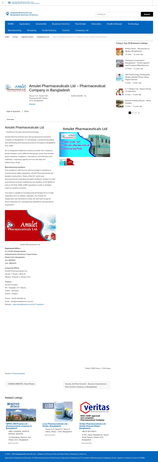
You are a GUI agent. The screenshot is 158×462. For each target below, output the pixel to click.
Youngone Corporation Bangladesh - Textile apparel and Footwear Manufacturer (137, 62)
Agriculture (24, 24)
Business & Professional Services (37, 458)
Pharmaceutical (43, 37)
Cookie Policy (64, 454)
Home (7, 37)
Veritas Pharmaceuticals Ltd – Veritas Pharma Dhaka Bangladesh (93, 426)
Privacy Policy (52, 454)
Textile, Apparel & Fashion (121, 458)
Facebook (40, 304)
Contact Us (82, 454)
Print (26, 111)
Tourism (66, 30)
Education (96, 24)
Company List (81, 30)
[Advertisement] (59, 62)
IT (81, 458)
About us (42, 454)
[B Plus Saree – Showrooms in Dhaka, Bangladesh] (119, 52)
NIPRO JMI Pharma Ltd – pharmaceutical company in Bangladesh (19, 426)
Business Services (61, 24)
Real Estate (80, 24)
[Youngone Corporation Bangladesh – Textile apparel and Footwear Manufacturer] (119, 64)
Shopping (31, 30)
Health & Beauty (114, 24)
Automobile (41, 24)
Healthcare (74, 458)
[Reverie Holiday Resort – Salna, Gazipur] (119, 104)
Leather (86, 458)
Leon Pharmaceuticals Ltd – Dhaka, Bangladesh (56, 425)
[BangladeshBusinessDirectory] (77, 2)
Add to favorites (13, 111)
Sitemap (73, 454)
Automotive (19, 458)
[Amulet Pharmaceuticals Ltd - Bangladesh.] (84, 140)
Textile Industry (49, 30)
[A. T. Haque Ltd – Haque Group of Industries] (119, 92)
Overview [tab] (10, 119)
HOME (11, 24)
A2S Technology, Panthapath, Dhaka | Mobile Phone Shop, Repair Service (137, 77)
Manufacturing (14, 30)
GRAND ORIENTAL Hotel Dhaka (21, 384)
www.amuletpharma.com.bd (23, 304)
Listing (15, 37)
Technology (133, 24)
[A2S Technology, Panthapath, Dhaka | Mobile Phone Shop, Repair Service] (119, 78)
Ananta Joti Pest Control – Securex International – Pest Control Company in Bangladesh (86, 385)
